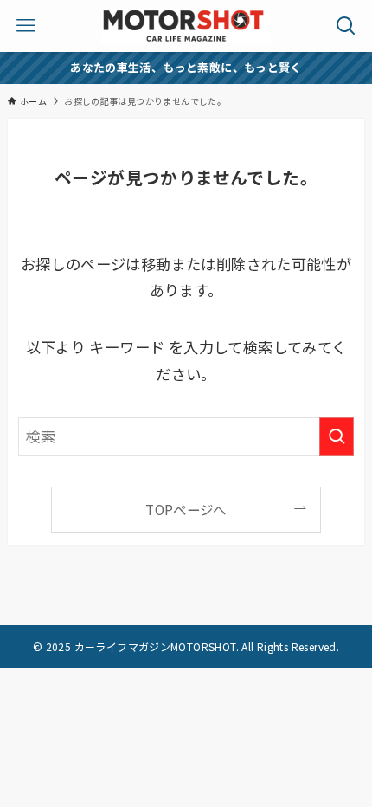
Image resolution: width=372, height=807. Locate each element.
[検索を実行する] (336, 436)
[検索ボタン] (346, 26)
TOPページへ (186, 509)
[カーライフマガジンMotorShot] (186, 26)
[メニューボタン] (26, 26)
